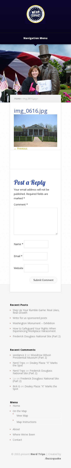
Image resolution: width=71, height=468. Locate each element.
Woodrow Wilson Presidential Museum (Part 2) (32, 356)
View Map (22, 415)
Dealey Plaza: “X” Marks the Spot (35, 364)
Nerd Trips (19, 363)
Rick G (16, 386)
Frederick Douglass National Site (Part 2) (37, 336)
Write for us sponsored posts (30, 318)
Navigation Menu (35, 38)
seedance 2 (19, 355)
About (16, 429)
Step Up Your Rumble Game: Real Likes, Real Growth (36, 311)
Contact (17, 439)
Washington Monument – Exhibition (34, 323)
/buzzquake (53, 458)
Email (18, 256)
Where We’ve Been (24, 434)
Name (18, 244)
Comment (21, 204)
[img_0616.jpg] (35, 146)
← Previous (20, 148)
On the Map (20, 411)
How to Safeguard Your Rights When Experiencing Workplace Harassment (34, 330)
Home (17, 98)
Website (18, 268)
